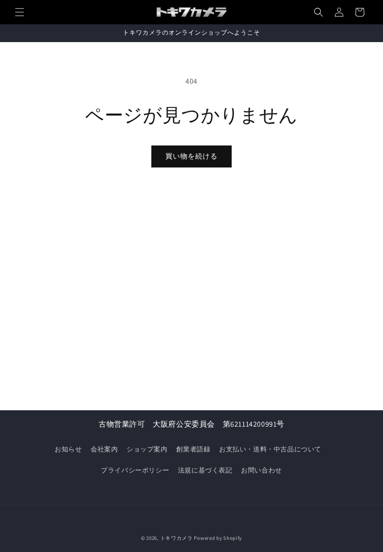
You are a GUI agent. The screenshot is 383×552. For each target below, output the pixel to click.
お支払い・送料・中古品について (270, 449)
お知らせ (68, 449)
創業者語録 (193, 449)
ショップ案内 (147, 449)
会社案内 (104, 449)
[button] (19, 12)
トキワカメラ (176, 538)
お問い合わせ (261, 470)
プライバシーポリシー (135, 470)
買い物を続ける (191, 156)
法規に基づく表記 (205, 470)
